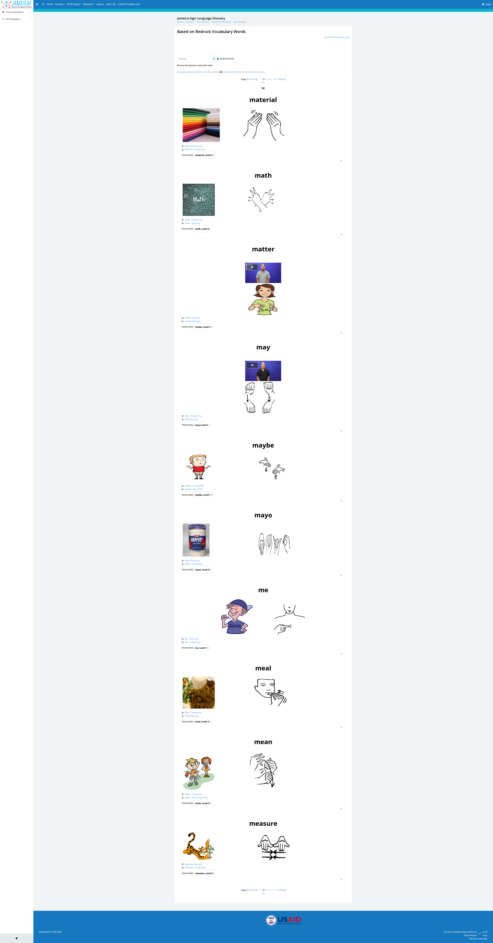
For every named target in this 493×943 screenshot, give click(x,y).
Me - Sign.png (191, 638)
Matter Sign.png (192, 317)
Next (282, 79)
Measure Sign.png (193, 864)
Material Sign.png (193, 146)
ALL (264, 72)
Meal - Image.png (193, 712)
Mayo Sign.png (192, 560)
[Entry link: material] (342, 161)
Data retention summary (475, 935)
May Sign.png (191, 419)
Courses (59, 4)
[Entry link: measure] (342, 879)
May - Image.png (193, 416)
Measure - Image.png (195, 867)
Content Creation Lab (129, 4)
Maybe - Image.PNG (194, 485)
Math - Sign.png (192, 223)
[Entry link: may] (342, 431)
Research (88, 4)
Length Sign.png (193, 321)
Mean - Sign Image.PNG (196, 797)
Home (50, 4)
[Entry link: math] (342, 235)
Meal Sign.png (192, 716)
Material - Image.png (195, 149)
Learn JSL (111, 4)
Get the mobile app (478, 938)
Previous (252, 79)
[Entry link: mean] (342, 809)
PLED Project (73, 4)
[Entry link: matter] (342, 333)
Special (180, 72)
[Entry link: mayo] (342, 575)
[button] (43, 4)
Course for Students (221, 22)
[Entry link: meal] (342, 727)
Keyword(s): (188, 155)
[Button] (480, 933)
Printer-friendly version (338, 37)
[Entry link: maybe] (342, 501)
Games (100, 4)
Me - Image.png (192, 642)
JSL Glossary (240, 22)
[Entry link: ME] (342, 654)
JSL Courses (203, 22)
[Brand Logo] (16, 4)
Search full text (227, 58)
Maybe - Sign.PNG (193, 489)
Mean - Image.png (193, 794)
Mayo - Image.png (193, 564)
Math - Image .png (193, 219)
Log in (488, 4)
